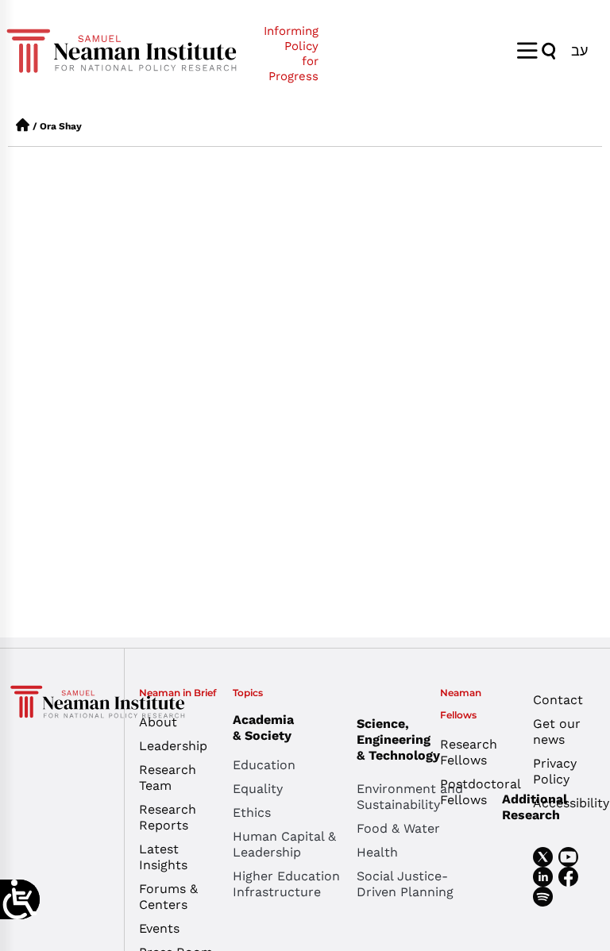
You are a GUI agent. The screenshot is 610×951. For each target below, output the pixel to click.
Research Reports (167, 817)
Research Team (167, 777)
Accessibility (567, 802)
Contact (558, 699)
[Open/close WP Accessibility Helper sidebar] (20, 899)
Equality (258, 788)
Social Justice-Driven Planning (405, 883)
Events (159, 928)
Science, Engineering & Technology (398, 739)
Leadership (173, 745)
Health (377, 852)
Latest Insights (163, 856)
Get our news (557, 731)
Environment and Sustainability (410, 796)
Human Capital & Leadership (284, 844)
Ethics (252, 812)
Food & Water (398, 828)
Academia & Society (263, 727)
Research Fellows (468, 752)
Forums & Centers (168, 896)
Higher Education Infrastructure (286, 883)
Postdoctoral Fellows (474, 791)
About (158, 722)
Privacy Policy (555, 771)
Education (264, 764)
